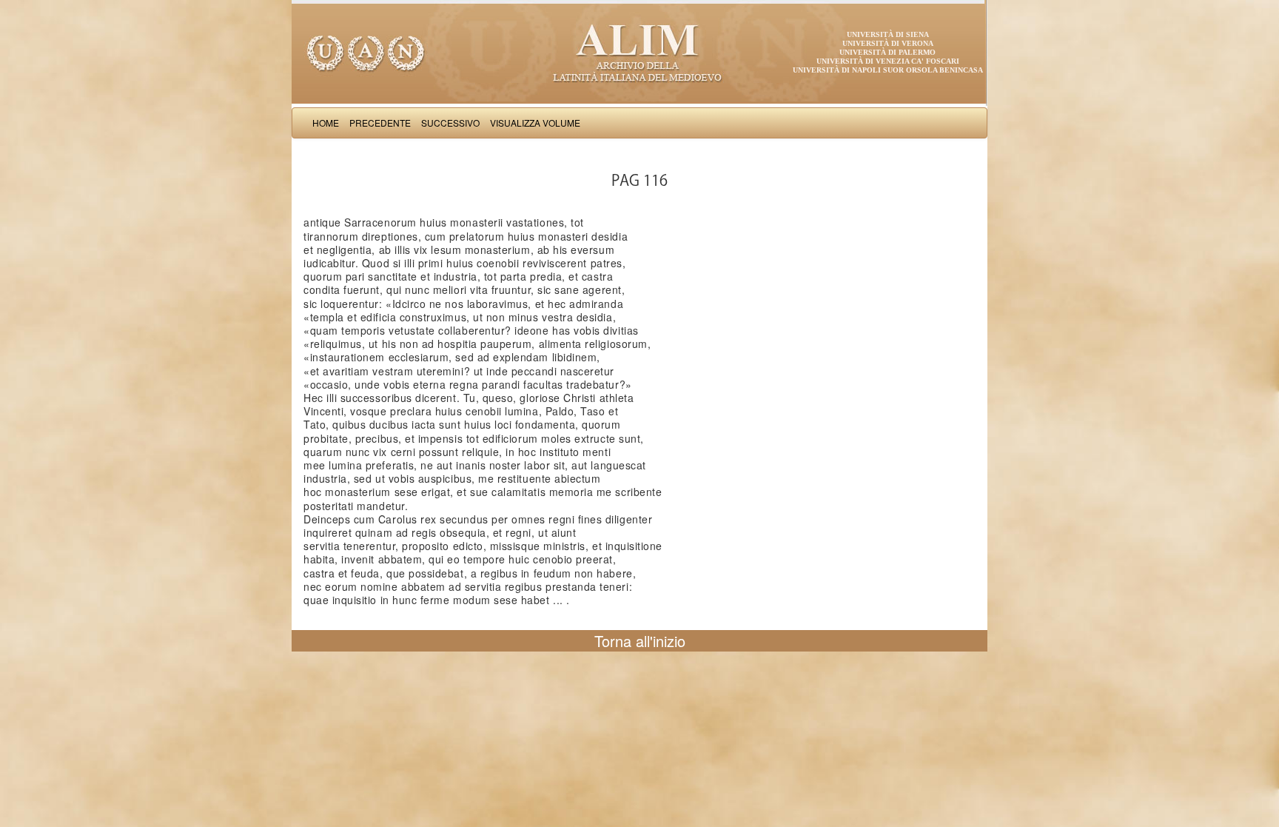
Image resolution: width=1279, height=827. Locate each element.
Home (325, 122)
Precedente (380, 122)
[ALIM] (639, 51)
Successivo (450, 122)
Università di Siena (888, 34)
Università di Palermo (887, 52)
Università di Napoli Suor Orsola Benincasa (888, 70)
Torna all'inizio (639, 641)
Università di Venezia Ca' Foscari (887, 61)
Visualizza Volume (535, 122)
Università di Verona (887, 43)
